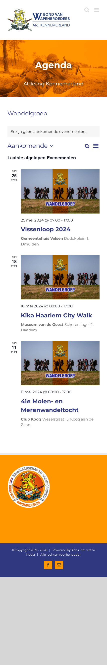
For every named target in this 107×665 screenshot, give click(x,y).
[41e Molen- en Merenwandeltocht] (60, 363)
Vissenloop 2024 (45, 229)
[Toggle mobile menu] (97, 9)
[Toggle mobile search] (86, 9)
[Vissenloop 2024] (60, 191)
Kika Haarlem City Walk (56, 315)
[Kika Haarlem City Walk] (60, 277)
